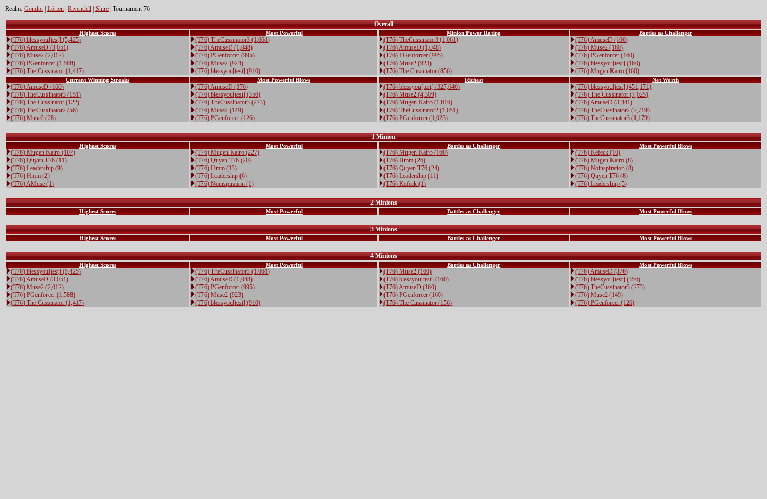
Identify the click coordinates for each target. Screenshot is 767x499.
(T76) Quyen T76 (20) (223, 160)
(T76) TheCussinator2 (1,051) (421, 110)
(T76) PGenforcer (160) (604, 55)
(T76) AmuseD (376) (221, 86)
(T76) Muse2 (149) (219, 110)
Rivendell (79, 9)
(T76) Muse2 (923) (219, 63)
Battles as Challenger (665, 33)
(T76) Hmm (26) (404, 160)
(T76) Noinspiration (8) (604, 168)
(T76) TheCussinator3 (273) (230, 102)
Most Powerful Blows (283, 80)
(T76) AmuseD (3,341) (603, 102)
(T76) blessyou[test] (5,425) (46, 39)
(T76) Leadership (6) (221, 176)
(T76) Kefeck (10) (597, 152)
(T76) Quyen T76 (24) (411, 168)
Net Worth (665, 80)
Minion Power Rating (474, 33)
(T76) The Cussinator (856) (418, 71)
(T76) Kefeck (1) (405, 183)
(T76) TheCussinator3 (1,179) (612, 118)
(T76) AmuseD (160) (601, 39)
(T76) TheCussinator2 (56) (44, 110)
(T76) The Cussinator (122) (45, 102)
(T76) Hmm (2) (30, 176)
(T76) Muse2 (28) (33, 118)
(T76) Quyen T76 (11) (39, 160)
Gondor (33, 9)
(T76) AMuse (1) (32, 183)
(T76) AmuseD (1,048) (224, 47)
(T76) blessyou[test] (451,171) (613, 86)
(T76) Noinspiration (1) (224, 183)
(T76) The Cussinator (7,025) (611, 94)
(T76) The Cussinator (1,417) (47, 71)
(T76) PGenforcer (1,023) (416, 118)
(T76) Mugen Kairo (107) (43, 152)
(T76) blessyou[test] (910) (227, 71)
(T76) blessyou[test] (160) (607, 63)
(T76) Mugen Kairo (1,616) (418, 102)
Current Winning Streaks (97, 80)
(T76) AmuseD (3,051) (39, 47)
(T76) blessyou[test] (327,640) (422, 86)
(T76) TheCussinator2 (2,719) (612, 110)
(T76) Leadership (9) (37, 168)
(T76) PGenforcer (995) (225, 55)
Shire (102, 9)
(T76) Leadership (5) (601, 183)
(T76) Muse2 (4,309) (410, 94)
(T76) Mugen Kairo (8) (604, 160)
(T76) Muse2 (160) (599, 47)
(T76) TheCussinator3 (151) (46, 94)
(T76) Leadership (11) (411, 176)
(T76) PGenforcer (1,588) (43, 63)
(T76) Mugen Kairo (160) (607, 71)
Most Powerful (284, 33)
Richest (474, 80)
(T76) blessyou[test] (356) (227, 94)
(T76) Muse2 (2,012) (37, 55)
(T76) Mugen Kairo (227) (227, 152)
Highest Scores (97, 33)
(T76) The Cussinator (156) (418, 302)
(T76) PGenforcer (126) (225, 118)
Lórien (55, 9)
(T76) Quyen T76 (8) (601, 176)
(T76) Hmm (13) (216, 168)
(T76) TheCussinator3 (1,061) (232, 39)
